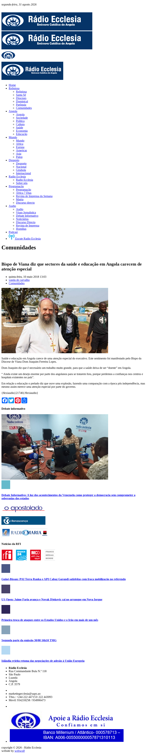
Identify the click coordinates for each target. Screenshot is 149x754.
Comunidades (17, 283)
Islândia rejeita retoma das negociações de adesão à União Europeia (42, 660)
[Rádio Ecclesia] (46, 29)
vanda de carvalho (19, 280)
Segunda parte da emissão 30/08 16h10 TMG (29, 640)
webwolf (20, 750)
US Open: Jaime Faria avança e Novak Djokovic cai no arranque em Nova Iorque (51, 599)
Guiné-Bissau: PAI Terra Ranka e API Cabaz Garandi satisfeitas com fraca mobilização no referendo (63, 579)
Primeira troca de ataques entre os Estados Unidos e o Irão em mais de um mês (49, 619)
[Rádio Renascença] (23, 523)
